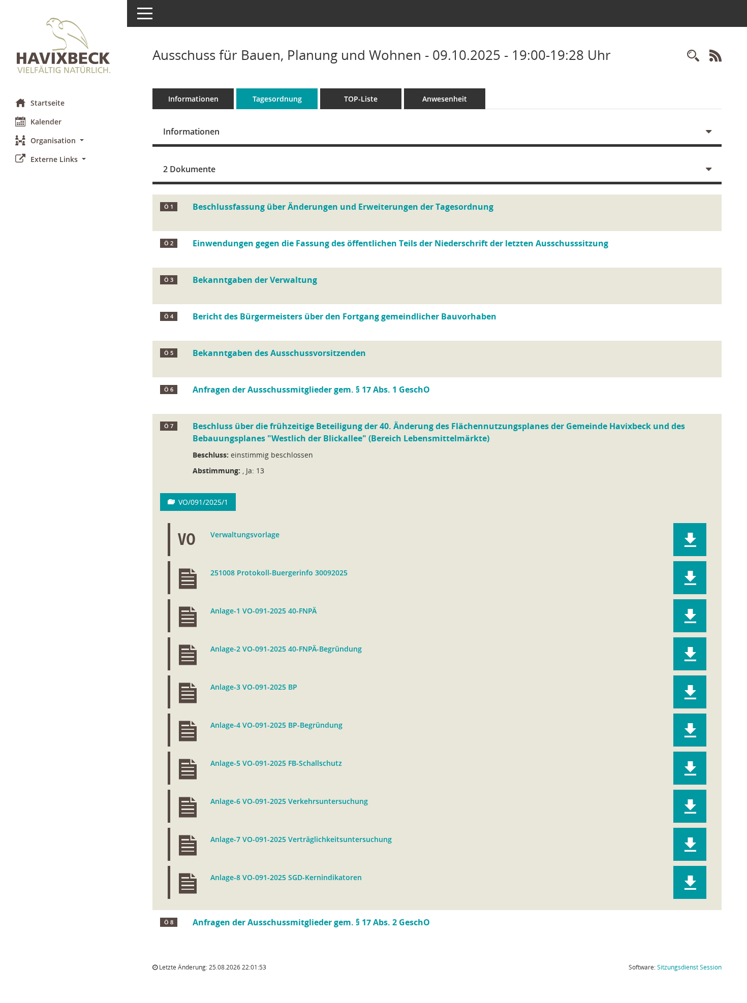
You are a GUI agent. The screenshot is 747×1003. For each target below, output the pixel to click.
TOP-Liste (361, 99)
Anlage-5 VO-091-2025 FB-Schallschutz (276, 763)
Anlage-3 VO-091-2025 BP (253, 687)
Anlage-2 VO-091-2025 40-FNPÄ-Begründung (286, 649)
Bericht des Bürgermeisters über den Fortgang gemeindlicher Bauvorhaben (344, 316)
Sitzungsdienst (689, 967)
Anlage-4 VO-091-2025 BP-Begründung (276, 725)
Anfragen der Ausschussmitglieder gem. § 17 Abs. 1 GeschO (311, 389)
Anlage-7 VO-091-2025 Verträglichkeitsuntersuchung (301, 839)
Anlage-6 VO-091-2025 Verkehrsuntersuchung (289, 801)
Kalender (45, 121)
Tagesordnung (277, 99)
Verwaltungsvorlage (244, 535)
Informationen (193, 99)
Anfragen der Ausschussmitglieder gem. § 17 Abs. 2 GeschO (311, 922)
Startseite (47, 103)
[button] (63, 140)
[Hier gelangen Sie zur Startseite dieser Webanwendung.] (63, 45)
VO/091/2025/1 (203, 502)
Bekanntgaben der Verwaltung (255, 279)
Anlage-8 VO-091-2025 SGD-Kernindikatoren (286, 877)
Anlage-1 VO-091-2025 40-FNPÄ (263, 611)
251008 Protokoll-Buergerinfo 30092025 (279, 573)
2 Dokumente (189, 169)
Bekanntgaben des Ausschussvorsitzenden (279, 353)
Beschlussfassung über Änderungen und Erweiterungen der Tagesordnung (343, 206)
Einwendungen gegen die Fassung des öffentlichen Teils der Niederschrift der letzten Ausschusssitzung (400, 243)
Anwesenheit (444, 99)
